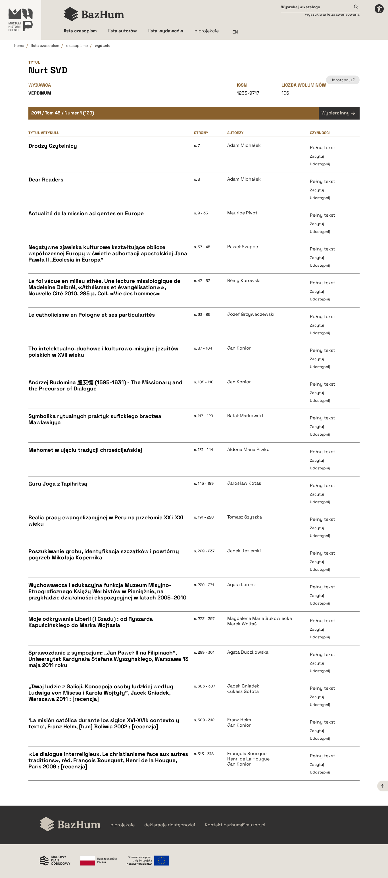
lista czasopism (45, 45)
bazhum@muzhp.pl (244, 824)
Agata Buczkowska (247, 652)
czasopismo (77, 45)
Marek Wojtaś (241, 623)
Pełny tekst (322, 147)
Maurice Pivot (242, 213)
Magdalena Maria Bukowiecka (259, 618)
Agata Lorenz (241, 584)
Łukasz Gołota (243, 691)
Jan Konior (239, 348)
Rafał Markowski (245, 415)
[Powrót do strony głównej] (70, 825)
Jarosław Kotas (244, 483)
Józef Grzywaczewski (250, 314)
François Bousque (246, 753)
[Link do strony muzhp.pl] (20, 20)
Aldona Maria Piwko (248, 449)
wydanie (102, 45)
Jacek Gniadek (243, 686)
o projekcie (207, 31)
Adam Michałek (244, 145)
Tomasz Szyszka (244, 517)
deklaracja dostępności (169, 824)
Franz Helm (239, 719)
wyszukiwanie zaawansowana (332, 14)
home (19, 45)
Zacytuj (317, 156)
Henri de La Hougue (248, 759)
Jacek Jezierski (244, 550)
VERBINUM (39, 93)
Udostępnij (320, 164)
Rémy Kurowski (243, 280)
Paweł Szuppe (242, 246)
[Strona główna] (94, 14)
